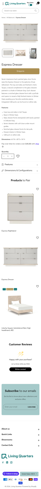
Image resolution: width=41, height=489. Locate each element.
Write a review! (20, 369)
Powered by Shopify (29, 486)
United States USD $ (28, 474)
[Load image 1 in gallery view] (8, 53)
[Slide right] (39, 53)
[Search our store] (35, 11)
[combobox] (20, 10)
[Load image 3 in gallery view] (33, 53)
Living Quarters (16, 486)
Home (3, 17)
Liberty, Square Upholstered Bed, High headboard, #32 (16, 329)
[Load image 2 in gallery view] (20, 53)
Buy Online (30, 2)
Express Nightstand (9, 231)
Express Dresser (8, 279)
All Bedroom (10, 17)
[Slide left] (2, 53)
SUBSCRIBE (32, 407)
